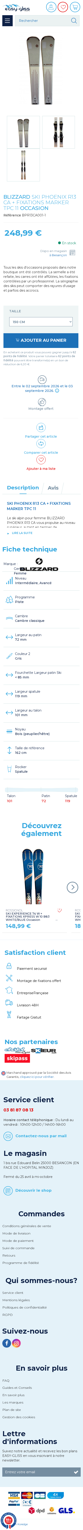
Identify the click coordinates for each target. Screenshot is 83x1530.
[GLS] (67, 1510)
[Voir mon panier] (75, 8)
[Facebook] (7, 1344)
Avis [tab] (53, 488)
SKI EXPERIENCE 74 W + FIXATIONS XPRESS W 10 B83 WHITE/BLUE (28, 915)
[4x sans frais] (55, 1495)
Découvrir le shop (33, 1190)
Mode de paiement (18, 1241)
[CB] (40, 1495)
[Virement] (27, 1503)
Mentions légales (16, 1300)
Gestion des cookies (18, 1417)
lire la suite (22, 533)
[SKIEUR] (43, 1050)
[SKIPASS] (17, 1058)
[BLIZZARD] (39, 564)
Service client (12, 1293)
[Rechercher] (74, 20)
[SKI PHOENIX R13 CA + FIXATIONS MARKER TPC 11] (23, 132)
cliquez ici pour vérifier (37, 1077)
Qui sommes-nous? (41, 1280)
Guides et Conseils (17, 1388)
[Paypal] (14, 1503)
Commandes (41, 1213)
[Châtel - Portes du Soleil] (18, 1050)
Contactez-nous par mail (41, 1135)
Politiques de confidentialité (24, 1307)
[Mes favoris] (63, 10)
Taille (15, 311)
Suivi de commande (18, 1248)
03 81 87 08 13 (18, 1110)
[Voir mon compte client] (52, 8)
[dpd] (36, 1510)
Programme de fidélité (20, 1263)
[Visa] (14, 1495)
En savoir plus (42, 1368)
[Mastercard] (27, 1495)
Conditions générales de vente (26, 1226)
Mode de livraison (16, 1233)
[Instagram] (16, 1344)
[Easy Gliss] (16, 7)
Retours (8, 1255)
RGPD (7, 1315)
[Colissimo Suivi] (52, 1510)
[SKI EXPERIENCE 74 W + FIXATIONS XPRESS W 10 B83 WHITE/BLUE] (34, 875)
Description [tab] (23, 487)
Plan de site (11, 1410)
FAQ (5, 1380)
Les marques (12, 1402)
